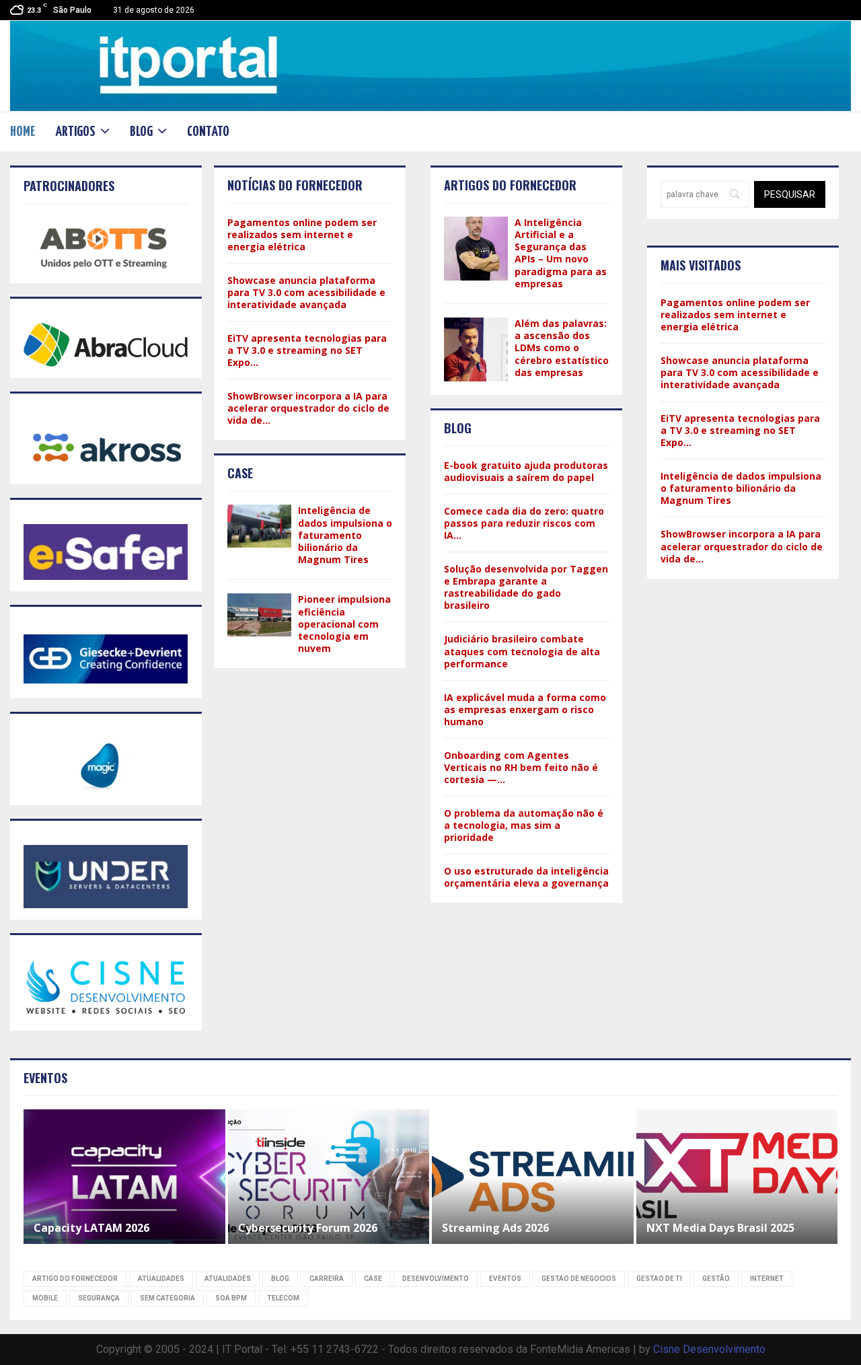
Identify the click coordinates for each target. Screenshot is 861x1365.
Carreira (326, 1278)
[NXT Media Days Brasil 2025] (737, 1176)
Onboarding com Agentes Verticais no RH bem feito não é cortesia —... (521, 767)
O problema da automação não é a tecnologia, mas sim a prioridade (523, 825)
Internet (767, 1278)
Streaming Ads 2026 (495, 1227)
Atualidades (161, 1278)
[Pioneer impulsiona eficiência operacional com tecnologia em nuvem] (259, 614)
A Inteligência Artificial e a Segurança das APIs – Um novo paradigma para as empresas (561, 253)
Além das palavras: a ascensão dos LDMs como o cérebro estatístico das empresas (562, 348)
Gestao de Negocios (578, 1278)
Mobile (45, 1298)
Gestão (716, 1278)
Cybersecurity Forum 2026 (309, 1227)
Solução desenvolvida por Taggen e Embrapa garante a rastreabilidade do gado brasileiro (526, 587)
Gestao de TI (659, 1278)
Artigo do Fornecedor (75, 1278)
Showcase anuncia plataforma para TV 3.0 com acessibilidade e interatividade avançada (306, 292)
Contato (208, 132)
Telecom (283, 1298)
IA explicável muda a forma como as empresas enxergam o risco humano (525, 709)
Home (22, 132)
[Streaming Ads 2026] (533, 1176)
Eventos (505, 1278)
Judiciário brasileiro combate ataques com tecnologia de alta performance (522, 650)
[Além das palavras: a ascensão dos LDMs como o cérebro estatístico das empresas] (476, 349)
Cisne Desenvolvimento (709, 1349)
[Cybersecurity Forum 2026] (329, 1176)
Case (373, 1278)
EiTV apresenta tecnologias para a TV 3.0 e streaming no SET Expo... (307, 350)
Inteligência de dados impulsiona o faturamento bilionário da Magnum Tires (345, 535)
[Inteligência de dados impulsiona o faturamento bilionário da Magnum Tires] (259, 526)
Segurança (99, 1298)
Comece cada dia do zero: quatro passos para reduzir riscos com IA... (524, 523)
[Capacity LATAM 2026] (124, 1176)
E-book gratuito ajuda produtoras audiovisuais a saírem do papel (526, 471)
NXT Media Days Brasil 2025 (720, 1227)
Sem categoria (167, 1298)
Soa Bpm (231, 1298)
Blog (141, 132)
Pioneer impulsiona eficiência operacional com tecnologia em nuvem (344, 624)
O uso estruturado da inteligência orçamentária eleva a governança (526, 876)
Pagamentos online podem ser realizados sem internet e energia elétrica (302, 234)
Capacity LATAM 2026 (91, 1227)
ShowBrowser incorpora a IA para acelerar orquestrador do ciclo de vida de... (308, 408)
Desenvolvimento (435, 1278)
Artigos (75, 132)
